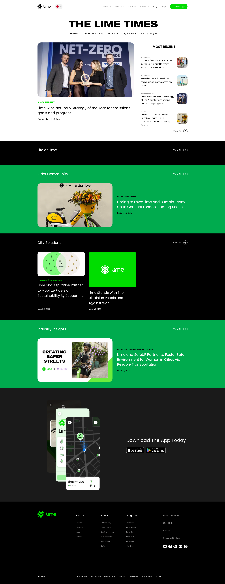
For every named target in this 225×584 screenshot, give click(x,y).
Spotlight (145, 57)
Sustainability (46, 102)
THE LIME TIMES (113, 25)
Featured (42, 280)
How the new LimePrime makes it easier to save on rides (156, 82)
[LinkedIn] (175, 546)
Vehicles (132, 6)
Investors (79, 527)
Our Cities (130, 546)
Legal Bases (133, 576)
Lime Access (131, 527)
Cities (143, 111)
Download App (179, 6)
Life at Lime (112, 33)
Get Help (168, 523)
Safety (151, 349)
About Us (107, 6)
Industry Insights (148, 33)
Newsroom (75, 33)
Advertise (130, 522)
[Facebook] (170, 546)
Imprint (158, 576)
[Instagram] (186, 546)
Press (78, 532)
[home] (44, 6)
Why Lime (119, 6)
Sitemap (168, 530)
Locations (144, 6)
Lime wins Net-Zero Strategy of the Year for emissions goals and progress (84, 110)
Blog (155, 6)
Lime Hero (130, 532)
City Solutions (129, 33)
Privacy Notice (96, 576)
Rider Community (94, 33)
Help (163, 6)
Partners (79, 536)
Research (122, 576)
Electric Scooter (107, 532)
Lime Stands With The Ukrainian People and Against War (106, 298)
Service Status (171, 538)
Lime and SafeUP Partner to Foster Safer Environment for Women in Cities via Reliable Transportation (151, 359)
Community (130, 196)
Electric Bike (106, 527)
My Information (147, 576)
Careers (79, 522)
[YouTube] (180, 546)
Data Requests (109, 576)
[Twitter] (165, 546)
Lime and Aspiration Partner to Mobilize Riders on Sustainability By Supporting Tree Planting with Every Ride (61, 290)
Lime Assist (130, 536)
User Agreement (81, 576)
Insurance (130, 541)
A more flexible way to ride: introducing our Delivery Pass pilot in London (156, 64)
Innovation (105, 541)
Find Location (171, 515)
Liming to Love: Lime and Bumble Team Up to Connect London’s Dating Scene (151, 204)
